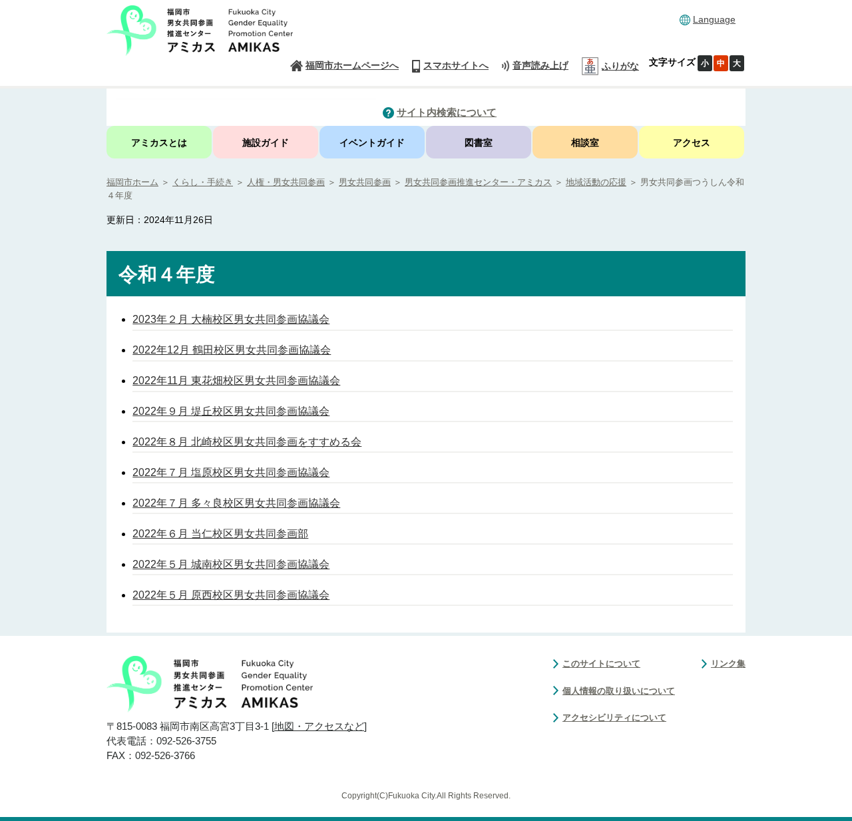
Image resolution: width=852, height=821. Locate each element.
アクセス (691, 142)
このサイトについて (601, 664)
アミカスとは (159, 142)
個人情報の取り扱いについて (618, 691)
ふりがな (620, 66)
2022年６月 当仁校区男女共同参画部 (220, 533)
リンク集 (728, 664)
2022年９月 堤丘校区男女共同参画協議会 (230, 411)
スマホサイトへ (456, 65)
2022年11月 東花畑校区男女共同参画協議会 (236, 380)
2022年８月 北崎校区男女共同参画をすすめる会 (246, 441)
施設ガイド (265, 142)
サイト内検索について (447, 112)
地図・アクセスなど (319, 726)
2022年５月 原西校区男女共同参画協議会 (230, 595)
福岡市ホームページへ (352, 65)
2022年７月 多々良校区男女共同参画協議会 (236, 503)
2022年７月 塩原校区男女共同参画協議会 (230, 472)
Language (714, 19)
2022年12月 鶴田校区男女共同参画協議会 (231, 350)
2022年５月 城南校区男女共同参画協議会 (230, 564)
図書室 (479, 142)
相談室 (585, 142)
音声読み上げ (540, 65)
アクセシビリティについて (614, 717)
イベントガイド (372, 142)
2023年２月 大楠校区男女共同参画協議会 (230, 319)
